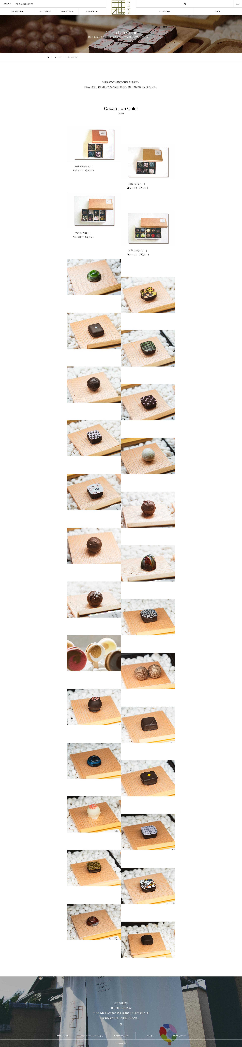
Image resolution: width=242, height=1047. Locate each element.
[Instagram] (185, 3)
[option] (53, 4)
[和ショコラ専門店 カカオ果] (121, 8)
